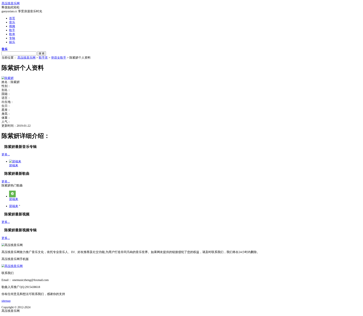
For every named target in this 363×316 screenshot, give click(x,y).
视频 (12, 26)
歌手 (12, 30)
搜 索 (41, 53)
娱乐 (12, 42)
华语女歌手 (58, 57)
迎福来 (13, 199)
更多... (6, 154)
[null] (12, 196)
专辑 (12, 38)
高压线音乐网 (11, 3)
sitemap (6, 300)
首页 (12, 18)
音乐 (12, 22)
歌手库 (43, 57)
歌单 (12, 34)
